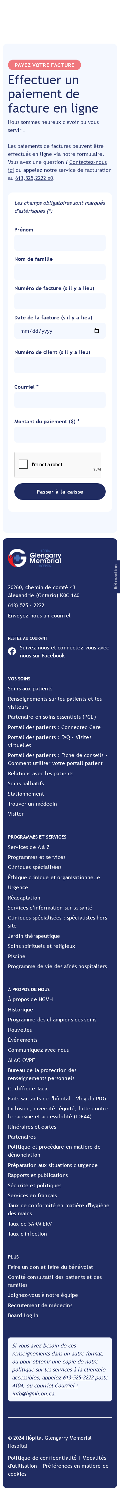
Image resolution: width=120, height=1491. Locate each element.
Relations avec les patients (40, 773)
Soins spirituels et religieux (41, 945)
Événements (23, 1039)
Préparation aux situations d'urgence (53, 1165)
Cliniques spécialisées (35, 867)
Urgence (18, 887)
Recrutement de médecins (40, 1305)
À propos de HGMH (30, 999)
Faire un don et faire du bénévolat (50, 1267)
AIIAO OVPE (21, 1060)
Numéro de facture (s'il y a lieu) (54, 288)
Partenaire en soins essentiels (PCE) (52, 716)
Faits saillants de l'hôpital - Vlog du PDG (57, 1098)
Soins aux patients (30, 688)
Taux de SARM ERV (30, 1223)
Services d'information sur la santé (50, 907)
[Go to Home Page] (34, 558)
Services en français (32, 1195)
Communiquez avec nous (38, 1049)
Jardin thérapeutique (34, 935)
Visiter (16, 813)
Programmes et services (37, 857)
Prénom (23, 229)
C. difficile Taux (28, 1088)
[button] (115, 576)
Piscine (16, 956)
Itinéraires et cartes (32, 1126)
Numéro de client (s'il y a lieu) (52, 352)
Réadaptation (24, 897)
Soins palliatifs (26, 783)
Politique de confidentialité (42, 1457)
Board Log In (23, 1315)
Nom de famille (33, 258)
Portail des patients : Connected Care (54, 727)
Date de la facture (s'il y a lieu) (53, 317)
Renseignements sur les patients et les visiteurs (55, 702)
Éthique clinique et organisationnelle (54, 877)
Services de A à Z (29, 847)
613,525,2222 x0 (34, 178)
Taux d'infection (27, 1233)
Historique (20, 1009)
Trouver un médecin (32, 803)
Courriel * (26, 386)
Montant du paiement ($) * (47, 421)
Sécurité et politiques (35, 1185)
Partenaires (22, 1136)
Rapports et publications (38, 1175)
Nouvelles (20, 1029)
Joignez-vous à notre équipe (43, 1295)
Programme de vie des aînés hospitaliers (57, 966)
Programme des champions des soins (52, 1019)
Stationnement (26, 793)
